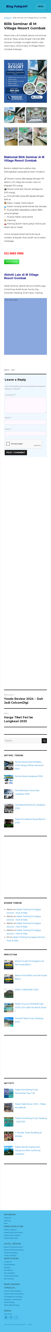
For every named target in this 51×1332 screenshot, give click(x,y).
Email (8, 429)
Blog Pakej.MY (17, 6)
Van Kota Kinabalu (11, 1276)
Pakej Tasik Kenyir (11, 1238)
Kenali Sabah (9, 1302)
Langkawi (8, 1262)
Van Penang (9, 1279)
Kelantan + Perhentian (13, 1299)
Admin (6, 370)
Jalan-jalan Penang (11, 1305)
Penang (7, 1267)
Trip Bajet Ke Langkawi (13, 1297)
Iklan (6, 1223)
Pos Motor (8, 1314)
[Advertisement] (25, 328)
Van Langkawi (9, 1273)
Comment (10, 395)
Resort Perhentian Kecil (13, 1247)
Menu (40, 6)
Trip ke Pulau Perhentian (14, 1294)
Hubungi (7, 1221)
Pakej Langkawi (10, 1230)
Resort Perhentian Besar (14, 1250)
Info (13, 370)
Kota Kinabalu (9, 1265)
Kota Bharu (8, 1270)
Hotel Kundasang (11, 1253)
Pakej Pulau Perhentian (13, 1232)
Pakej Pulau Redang (12, 1235)
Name (8, 418)
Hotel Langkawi (10, 1255)
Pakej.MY (8, 1218)
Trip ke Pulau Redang (12, 1291)
